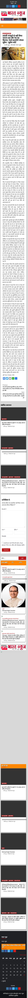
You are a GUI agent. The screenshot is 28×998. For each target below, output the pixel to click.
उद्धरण (3, 608)
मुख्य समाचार (5, 33)
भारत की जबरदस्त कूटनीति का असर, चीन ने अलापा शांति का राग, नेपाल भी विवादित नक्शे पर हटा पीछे (13, 387)
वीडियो (12, 3)
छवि (15, 3)
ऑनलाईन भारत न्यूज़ (16, 45)
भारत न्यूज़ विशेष (5, 477)
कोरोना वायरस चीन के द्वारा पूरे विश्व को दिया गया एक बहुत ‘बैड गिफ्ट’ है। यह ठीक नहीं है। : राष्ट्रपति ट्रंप (13, 394)
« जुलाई (3, 981)
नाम (3, 530)
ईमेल (16, 530)
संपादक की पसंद (17, 477)
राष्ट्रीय (10, 33)
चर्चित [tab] (20, 562)
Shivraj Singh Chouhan (8, 610)
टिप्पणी (4, 509)
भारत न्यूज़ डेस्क (4, 448)
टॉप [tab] (13, 562)
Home (13, 985)
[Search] (24, 26)
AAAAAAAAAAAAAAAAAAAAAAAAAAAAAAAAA (14, 452)
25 (10, 975)
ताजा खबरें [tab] (4, 562)
